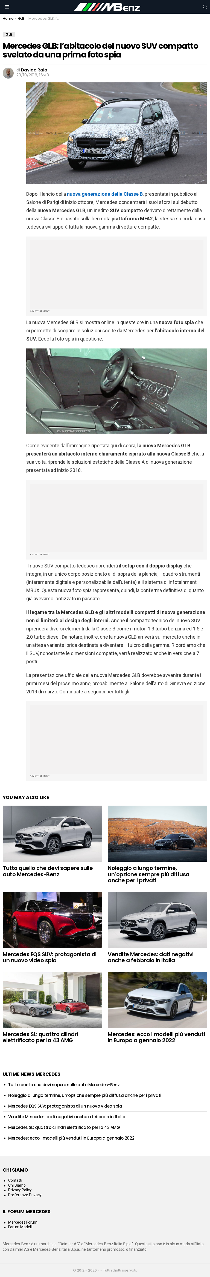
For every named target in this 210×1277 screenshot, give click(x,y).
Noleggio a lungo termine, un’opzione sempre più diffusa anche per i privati (148, 874)
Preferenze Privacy (25, 1195)
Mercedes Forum (22, 1222)
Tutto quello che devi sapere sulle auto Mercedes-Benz (48, 871)
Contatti (15, 1180)
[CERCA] (205, 6)
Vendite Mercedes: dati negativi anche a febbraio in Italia (151, 957)
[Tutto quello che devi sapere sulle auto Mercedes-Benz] (52, 834)
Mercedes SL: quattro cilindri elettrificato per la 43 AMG (40, 1037)
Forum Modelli (20, 1227)
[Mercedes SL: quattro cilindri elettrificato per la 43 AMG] (52, 1000)
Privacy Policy (20, 1190)
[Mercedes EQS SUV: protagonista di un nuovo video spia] (52, 920)
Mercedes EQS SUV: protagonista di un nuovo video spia (50, 957)
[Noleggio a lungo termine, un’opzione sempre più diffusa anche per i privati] (157, 834)
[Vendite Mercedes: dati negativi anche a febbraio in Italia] (157, 920)
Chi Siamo (17, 1185)
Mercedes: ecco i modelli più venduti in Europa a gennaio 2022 (156, 1037)
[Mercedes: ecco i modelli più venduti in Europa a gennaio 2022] (157, 1000)
